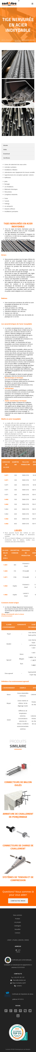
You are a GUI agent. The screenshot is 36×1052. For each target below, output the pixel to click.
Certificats (6, 158)
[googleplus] (10, 1010)
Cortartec (8, 1049)
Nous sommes (17, 915)
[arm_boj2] (18, 93)
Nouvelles (17, 929)
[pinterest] (20, 1010)
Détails (5, 145)
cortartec (19, 986)
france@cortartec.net (19, 980)
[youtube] (18, 1015)
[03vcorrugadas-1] (18, 64)
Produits (9, 40)
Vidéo (5, 149)
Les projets (17, 922)
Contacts (17, 933)
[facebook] (6, 1010)
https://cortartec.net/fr (19, 983)
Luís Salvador (26, 1049)
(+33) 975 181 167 (18, 977)
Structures (16, 40)
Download (6, 154)
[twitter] (30, 1010)
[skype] (25, 1010)
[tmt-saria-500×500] (18, 122)
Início (3, 40)
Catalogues (17, 926)
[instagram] (15, 1010)
